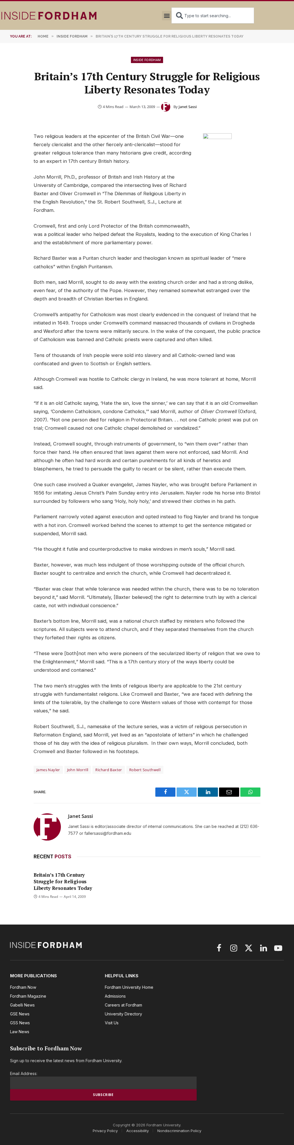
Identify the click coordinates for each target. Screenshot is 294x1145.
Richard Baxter (108, 769)
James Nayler (48, 769)
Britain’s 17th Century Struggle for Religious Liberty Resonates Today (63, 881)
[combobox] (212, 15)
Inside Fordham (147, 60)
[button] (166, 15)
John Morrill (77, 769)
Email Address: (23, 1073)
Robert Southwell (144, 769)
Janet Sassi (188, 106)
